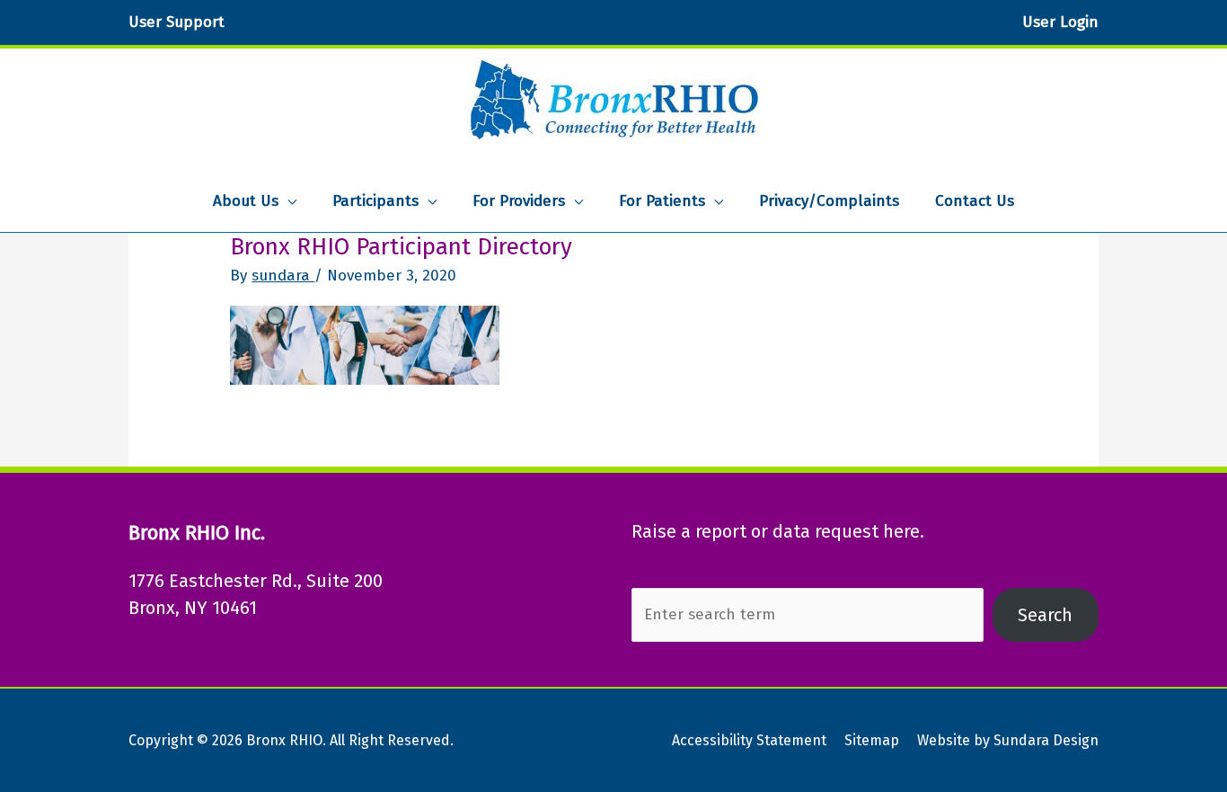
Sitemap (871, 740)
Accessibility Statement (749, 740)
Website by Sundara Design (1008, 740)
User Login (1060, 22)
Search (1045, 615)
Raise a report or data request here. (777, 531)
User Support (176, 22)
